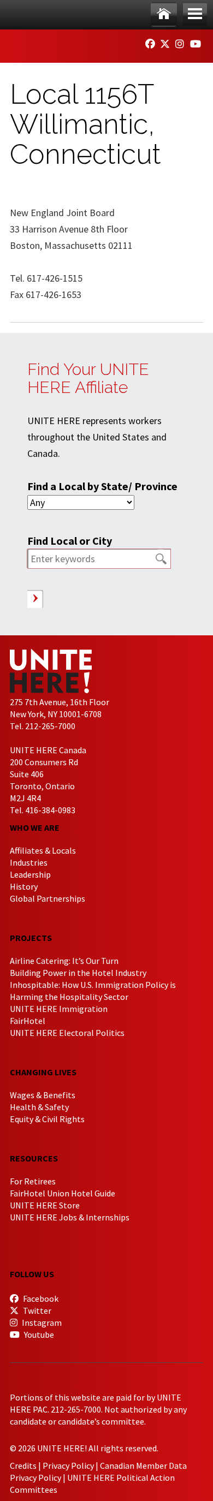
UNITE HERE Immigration (59, 1008)
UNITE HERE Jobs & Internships (69, 1217)
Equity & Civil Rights (47, 1118)
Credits (23, 1465)
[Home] (164, 14)
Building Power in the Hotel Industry (78, 972)
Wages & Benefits (42, 1094)
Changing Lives (43, 1072)
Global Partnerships (47, 898)
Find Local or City (69, 540)
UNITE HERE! (70, 42)
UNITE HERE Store (45, 1205)
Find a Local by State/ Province (102, 486)
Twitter (36, 1310)
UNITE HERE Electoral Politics (67, 1032)
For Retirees (33, 1181)
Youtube (38, 1334)
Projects (31, 937)
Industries (29, 862)
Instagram (41, 1322)
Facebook (39, 1298)
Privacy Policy (68, 1465)
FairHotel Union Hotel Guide (62, 1193)
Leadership (30, 874)
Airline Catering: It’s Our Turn (64, 960)
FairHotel (27, 1020)
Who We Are (35, 827)
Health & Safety (39, 1106)
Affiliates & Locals (43, 850)
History (24, 886)
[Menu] (195, 14)
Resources (34, 1158)
